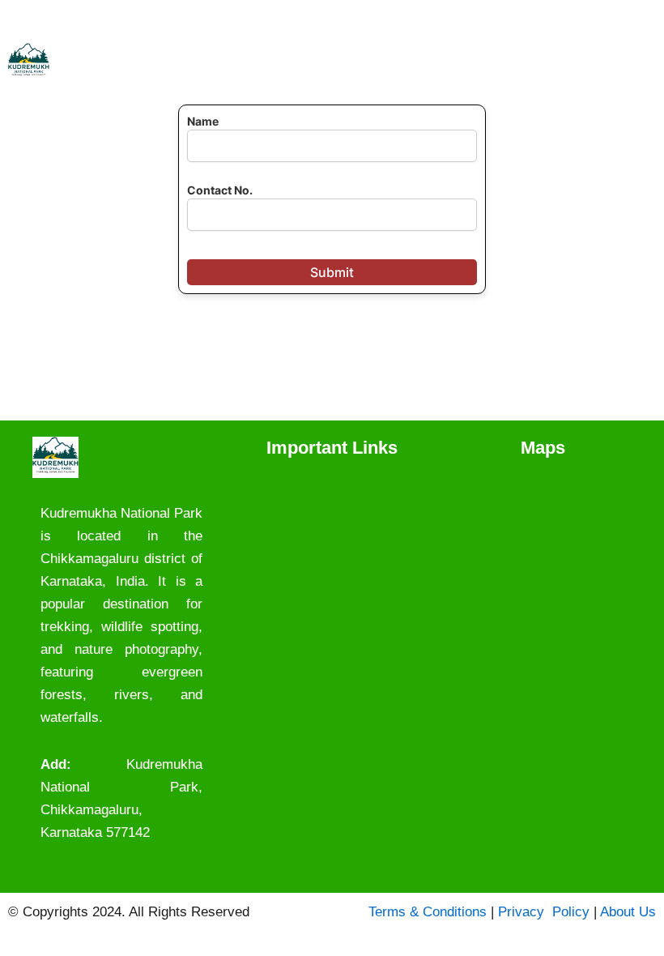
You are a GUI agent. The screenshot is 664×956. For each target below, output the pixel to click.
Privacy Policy (544, 912)
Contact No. (220, 190)
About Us (628, 912)
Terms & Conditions (427, 912)
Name (203, 121)
